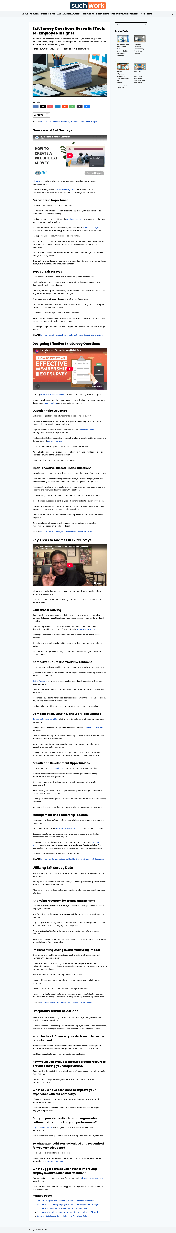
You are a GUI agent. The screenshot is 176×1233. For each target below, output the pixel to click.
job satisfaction (50, 403)
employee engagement (65, 189)
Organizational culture (42, 1127)
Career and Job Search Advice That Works (60, 14)
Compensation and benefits (45, 719)
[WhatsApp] (72, 106)
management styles (86, 629)
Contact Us (88, 14)
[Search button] (145, 24)
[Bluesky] (87, 106)
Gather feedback (40, 681)
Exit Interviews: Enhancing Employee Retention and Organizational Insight (71, 335)
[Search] (172, 14)
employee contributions (55, 1161)
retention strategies (90, 227)
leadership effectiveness (65, 828)
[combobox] (129, 24)
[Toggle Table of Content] (46, 115)
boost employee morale (92, 1178)
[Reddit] (65, 106)
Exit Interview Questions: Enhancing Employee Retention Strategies (68, 121)
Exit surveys (37, 181)
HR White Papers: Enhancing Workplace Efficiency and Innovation (139, 77)
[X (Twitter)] (43, 106)
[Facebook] (35, 106)
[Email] (79, 106)
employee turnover (74, 219)
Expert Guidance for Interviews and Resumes (117, 14)
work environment (86, 430)
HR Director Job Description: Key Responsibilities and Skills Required (123, 49)
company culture (54, 441)
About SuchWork (30, 14)
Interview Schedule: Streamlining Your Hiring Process (139, 48)
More (149, 14)
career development (57, 768)
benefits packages (94, 727)
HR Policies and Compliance (76, 49)
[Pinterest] (50, 106)
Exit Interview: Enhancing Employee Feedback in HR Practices (66, 531)
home (142, 14)
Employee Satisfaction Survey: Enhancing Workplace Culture (66, 1002)
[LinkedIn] (57, 106)
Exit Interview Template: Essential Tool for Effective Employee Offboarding (72, 859)
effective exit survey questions (53, 394)
